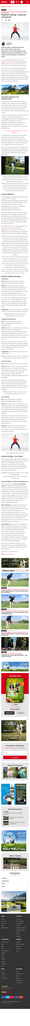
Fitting (3, 957)
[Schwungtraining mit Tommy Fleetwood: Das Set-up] (15, 622)
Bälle (2, 946)
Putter (2, 955)
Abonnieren (9, 713)
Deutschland (4, 927)
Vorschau (20, 713)
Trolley (3, 959)
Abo (12, 2)
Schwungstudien (20, 930)
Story (17, 950)
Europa (3, 976)
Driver (2, 944)
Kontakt (18, 978)
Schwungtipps (20, 921)
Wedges (3, 953)
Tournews (3, 921)
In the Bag (3, 963)
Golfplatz (7, 228)
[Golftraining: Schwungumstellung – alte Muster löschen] (15, 644)
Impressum (19, 982)
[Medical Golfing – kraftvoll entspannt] (15, 772)
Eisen (2, 948)
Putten (18, 925)
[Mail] (9, 20)
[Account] (21, 3)
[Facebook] (2, 20)
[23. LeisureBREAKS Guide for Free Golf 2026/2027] (15, 794)
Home (3, 6)
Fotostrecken (19, 973)
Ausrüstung (5, 881)
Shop (17, 976)
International (4, 978)
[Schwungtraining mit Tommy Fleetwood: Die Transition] (15, 580)
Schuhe (3, 961)
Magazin (18, 942)
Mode (2, 966)
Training (9, 6)
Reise (3, 886)
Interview (18, 946)
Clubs (2, 925)
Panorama (4, 923)
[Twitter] (6, 20)
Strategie (18, 936)
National (3, 973)
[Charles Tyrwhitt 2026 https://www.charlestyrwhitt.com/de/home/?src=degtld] (15, 563)
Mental (18, 934)
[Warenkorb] (16, 2)
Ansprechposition (6, 62)
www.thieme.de (8, 554)
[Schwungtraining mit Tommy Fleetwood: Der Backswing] (15, 601)
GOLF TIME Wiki (20, 944)
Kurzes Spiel (19, 923)
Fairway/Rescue (5, 950)
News (3, 883)
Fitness (3, 10)
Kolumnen (19, 948)
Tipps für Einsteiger (21, 927)
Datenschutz (19, 980)
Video (17, 971)
